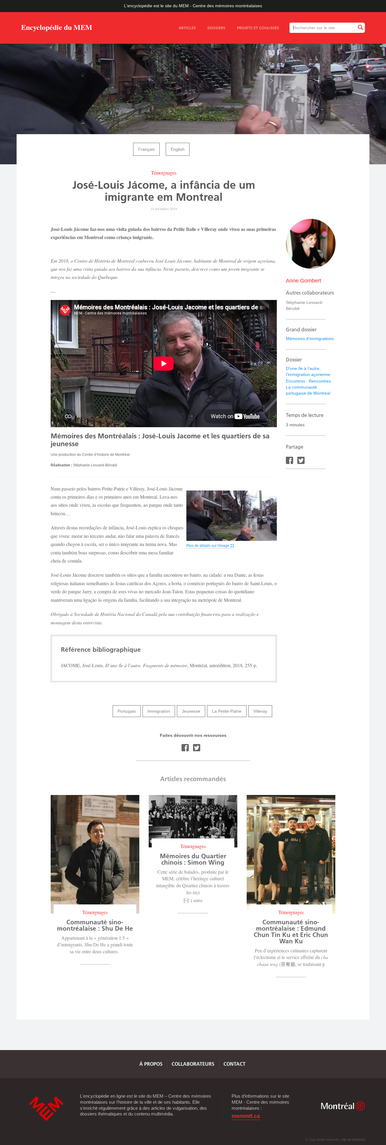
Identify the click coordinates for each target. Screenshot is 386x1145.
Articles (187, 27)
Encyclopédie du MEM (56, 28)
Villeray (260, 711)
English (178, 149)
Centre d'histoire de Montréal (46, 1108)
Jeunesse (191, 711)
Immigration (158, 711)
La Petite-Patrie (227, 711)
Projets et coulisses (258, 27)
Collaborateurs (193, 1064)
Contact (234, 1064)
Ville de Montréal (343, 1106)
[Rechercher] (360, 27)
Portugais (127, 711)
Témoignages (163, 172)
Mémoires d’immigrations (310, 338)
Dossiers (216, 27)
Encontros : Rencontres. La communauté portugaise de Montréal (309, 387)
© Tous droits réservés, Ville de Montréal (335, 1139)
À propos (151, 1064)
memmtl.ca (246, 1116)
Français (146, 149)
